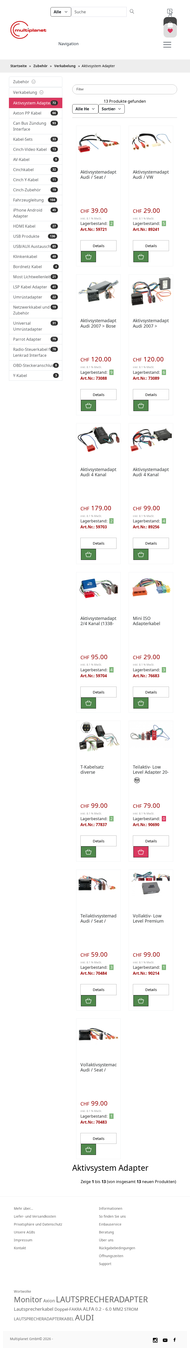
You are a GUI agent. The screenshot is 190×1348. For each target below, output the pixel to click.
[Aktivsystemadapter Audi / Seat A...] (151, 291)
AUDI (84, 1317)
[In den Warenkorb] (88, 256)
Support (105, 1263)
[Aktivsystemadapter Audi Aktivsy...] (98, 142)
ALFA (88, 1309)
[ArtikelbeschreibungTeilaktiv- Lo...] (151, 734)
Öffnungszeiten (111, 1255)
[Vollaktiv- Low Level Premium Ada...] (151, 883)
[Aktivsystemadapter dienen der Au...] (98, 291)
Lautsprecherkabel (33, 1309)
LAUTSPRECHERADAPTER (102, 1299)
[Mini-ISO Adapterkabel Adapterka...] (151, 588)
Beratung (106, 1232)
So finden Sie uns (112, 1216)
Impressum (23, 1240)
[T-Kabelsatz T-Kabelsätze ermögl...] (98, 737)
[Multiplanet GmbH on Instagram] (155, 1339)
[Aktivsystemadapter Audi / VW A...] (151, 142)
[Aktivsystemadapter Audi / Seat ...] (98, 886)
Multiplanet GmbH (24, 1338)
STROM (131, 1309)
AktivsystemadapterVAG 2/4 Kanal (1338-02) (104, 623)
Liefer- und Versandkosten (35, 1216)
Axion (49, 1301)
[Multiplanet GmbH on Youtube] (165, 1339)
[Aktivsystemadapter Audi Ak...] (151, 439)
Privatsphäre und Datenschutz (38, 1224)
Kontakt (20, 1248)
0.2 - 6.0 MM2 (109, 1309)
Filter (80, 89)
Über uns (106, 1240)
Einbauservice (110, 1224)
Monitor (28, 1299)
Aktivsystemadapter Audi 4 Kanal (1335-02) (100, 474)
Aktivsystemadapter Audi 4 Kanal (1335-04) (153, 474)
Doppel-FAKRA (68, 1309)
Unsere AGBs (24, 1232)
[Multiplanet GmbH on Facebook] (175, 1339)
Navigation (68, 43)
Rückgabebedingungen (117, 1248)
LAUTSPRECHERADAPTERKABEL (44, 1319)
